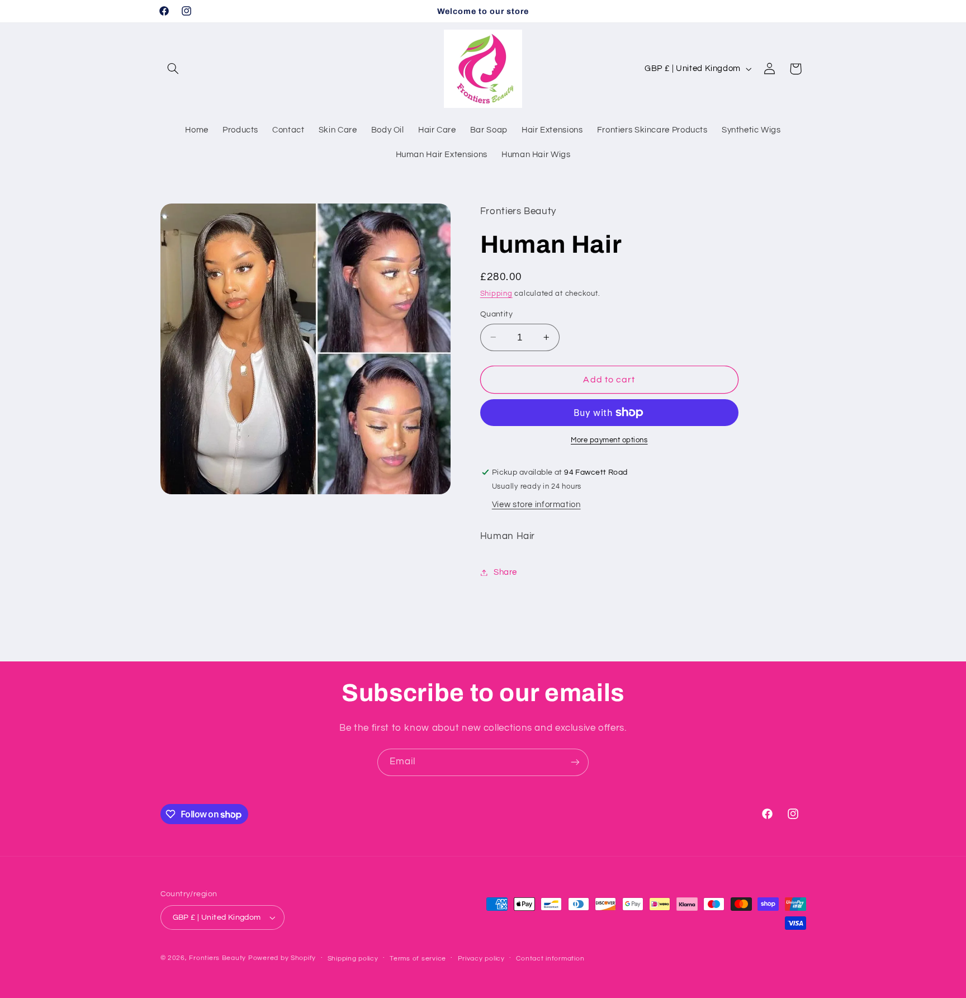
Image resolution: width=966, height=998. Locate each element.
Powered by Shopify (282, 958)
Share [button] (505, 572)
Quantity (496, 314)
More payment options (609, 440)
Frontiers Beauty (217, 958)
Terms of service (418, 959)
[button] (173, 69)
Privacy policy (481, 959)
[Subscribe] (575, 762)
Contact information (550, 959)
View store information (536, 504)
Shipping (496, 293)
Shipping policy (353, 959)
